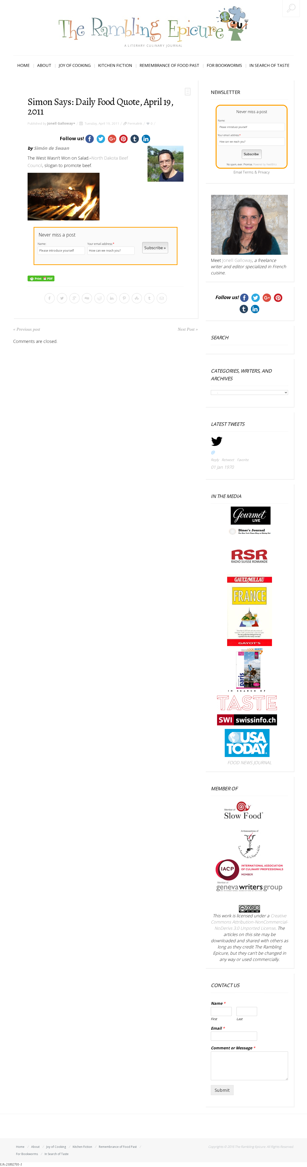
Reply (215, 459)
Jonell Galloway (60, 123)
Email (218, 1028)
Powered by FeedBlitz (265, 164)
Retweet (228, 459)
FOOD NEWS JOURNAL (249, 762)
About (44, 65)
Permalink (135, 123)
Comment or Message (233, 1048)
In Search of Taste (269, 65)
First (214, 1019)
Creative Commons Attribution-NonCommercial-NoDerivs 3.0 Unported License (249, 922)
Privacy (264, 172)
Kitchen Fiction (115, 65)
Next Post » (188, 329)
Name (218, 1003)
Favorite (243, 459)
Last (239, 1019)
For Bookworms (224, 65)
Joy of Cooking (75, 65)
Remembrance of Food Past (169, 65)
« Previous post (26, 329)
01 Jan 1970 (222, 467)
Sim (38, 148)
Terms (248, 172)
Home (23, 65)
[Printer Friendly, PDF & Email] (41, 278)
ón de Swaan (55, 148)
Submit (222, 1090)
